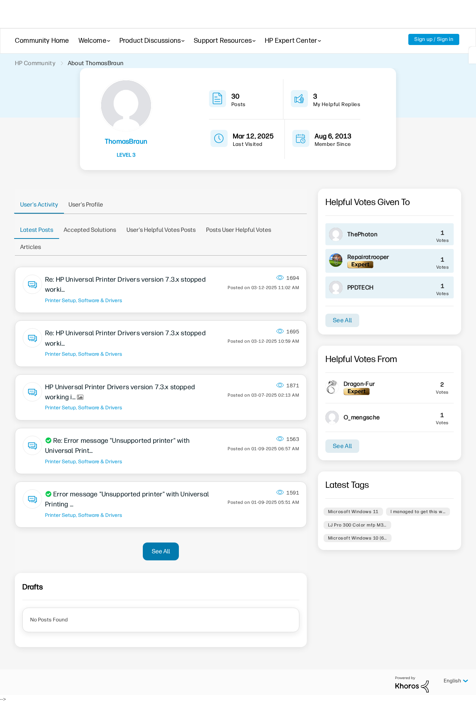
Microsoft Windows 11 (353, 511)
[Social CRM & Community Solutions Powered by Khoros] (412, 684)
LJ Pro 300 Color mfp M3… (357, 525)
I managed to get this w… (418, 511)
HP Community (35, 63)
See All (161, 551)
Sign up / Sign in (433, 39)
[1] (472, 55)
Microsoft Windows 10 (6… (357, 538)
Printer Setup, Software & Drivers (83, 300)
